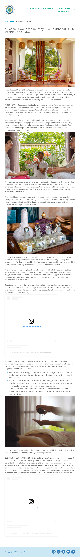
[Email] (54, 552)
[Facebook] (63, 552)
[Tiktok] (73, 552)
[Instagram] (58, 552)
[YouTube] (68, 552)
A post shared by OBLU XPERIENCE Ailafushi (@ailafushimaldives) (31, 352)
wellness (9, 22)
